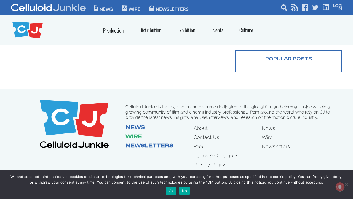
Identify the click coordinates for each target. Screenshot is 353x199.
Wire (133, 137)
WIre (134, 9)
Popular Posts (288, 59)
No (184, 190)
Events (217, 30)
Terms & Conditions (216, 155)
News (106, 9)
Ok (171, 190)
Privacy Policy (209, 164)
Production (113, 31)
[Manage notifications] (340, 186)
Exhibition (186, 30)
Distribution (150, 30)
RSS (198, 146)
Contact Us (206, 137)
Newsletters (172, 9)
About (201, 128)
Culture (246, 30)
